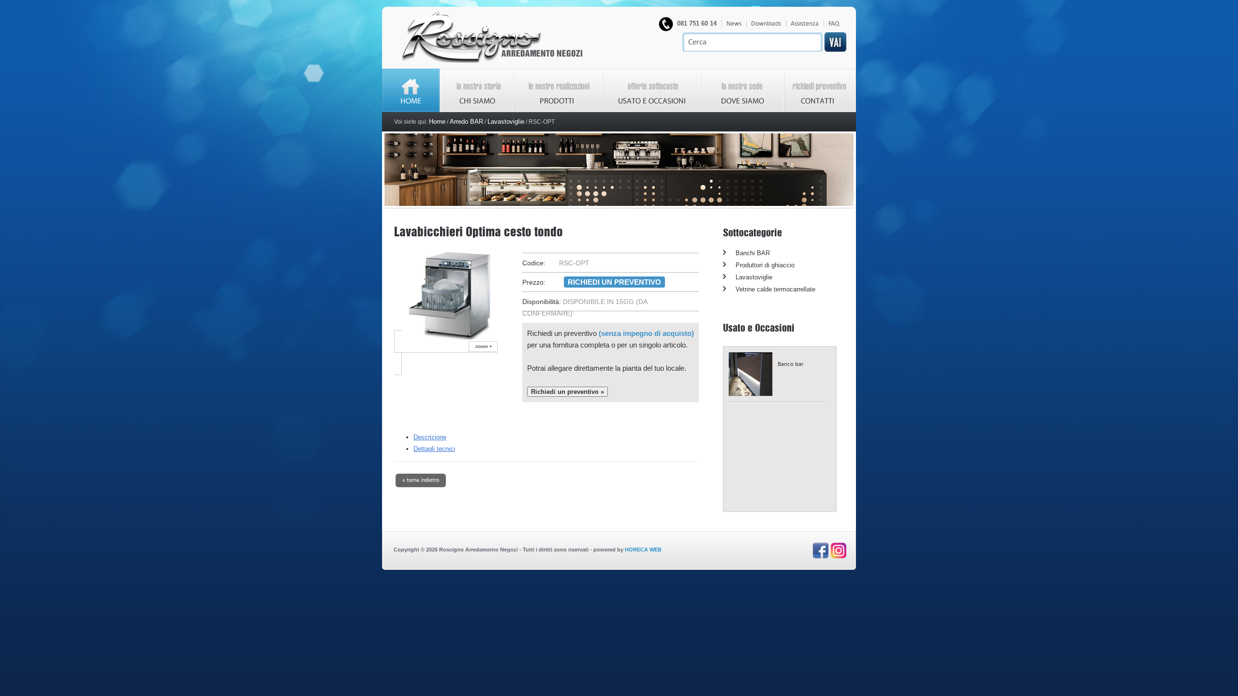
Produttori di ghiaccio (765, 265)
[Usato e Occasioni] (652, 110)
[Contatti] (820, 110)
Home (437, 121)
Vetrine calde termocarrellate (775, 289)
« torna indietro (420, 479)
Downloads (766, 23)
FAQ (833, 23)
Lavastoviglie (505, 121)
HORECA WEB (643, 549)
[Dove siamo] (742, 110)
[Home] (492, 61)
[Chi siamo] (477, 110)
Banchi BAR (753, 253)
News (733, 23)
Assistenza (805, 23)
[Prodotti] (558, 110)
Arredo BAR (466, 121)
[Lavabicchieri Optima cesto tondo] (458, 352)
